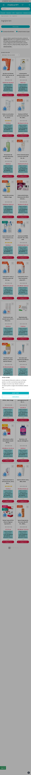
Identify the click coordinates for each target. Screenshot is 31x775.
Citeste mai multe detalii (8, 389)
